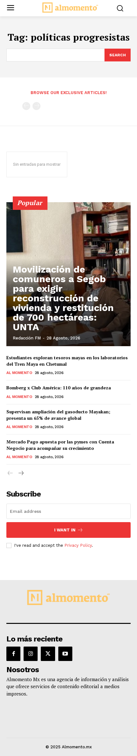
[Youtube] (65, 654)
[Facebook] (13, 654)
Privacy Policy (78, 545)
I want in (65, 530)
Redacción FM (27, 338)
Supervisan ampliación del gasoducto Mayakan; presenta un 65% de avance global (58, 415)
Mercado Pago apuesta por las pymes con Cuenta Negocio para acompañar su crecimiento (60, 445)
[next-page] (21, 473)
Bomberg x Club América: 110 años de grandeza (58, 388)
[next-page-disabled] (36, 106)
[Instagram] (31, 654)
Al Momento (19, 372)
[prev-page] (26, 106)
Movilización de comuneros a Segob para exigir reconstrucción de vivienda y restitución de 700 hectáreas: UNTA (63, 298)
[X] (48, 654)
